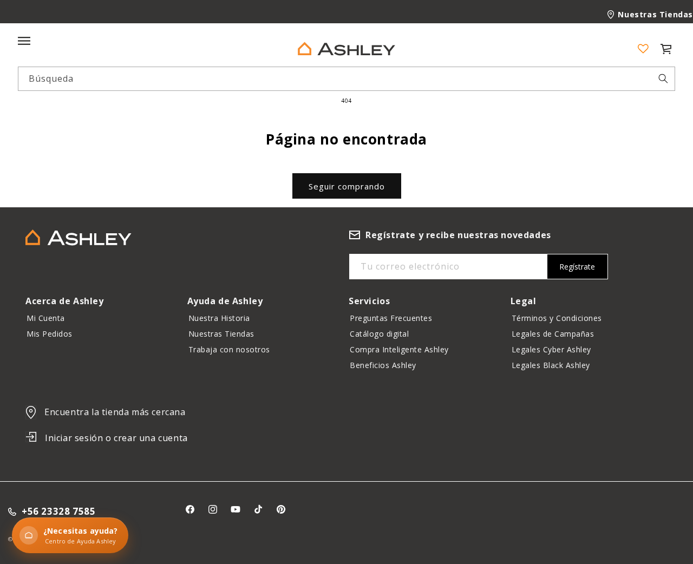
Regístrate (577, 266)
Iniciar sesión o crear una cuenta (116, 438)
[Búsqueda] (663, 78)
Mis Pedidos (50, 334)
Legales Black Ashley (551, 365)
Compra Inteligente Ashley (399, 349)
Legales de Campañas (553, 334)
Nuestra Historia (219, 318)
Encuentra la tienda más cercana (115, 412)
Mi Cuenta (46, 318)
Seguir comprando (347, 186)
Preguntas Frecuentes (391, 318)
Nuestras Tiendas (655, 14)
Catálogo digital (379, 334)
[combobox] (346, 79)
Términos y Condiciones (557, 318)
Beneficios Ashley (383, 365)
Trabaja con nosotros (229, 349)
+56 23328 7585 (58, 511)
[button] (666, 49)
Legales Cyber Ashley (551, 349)
